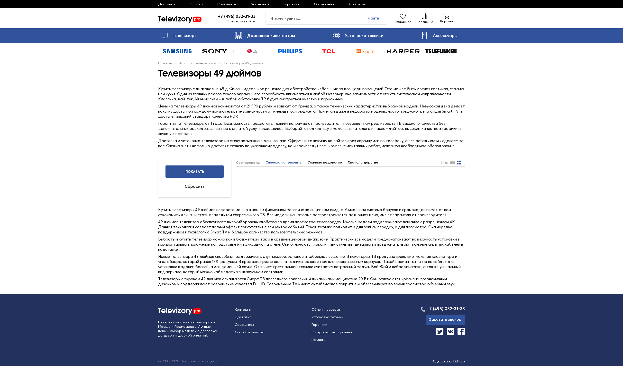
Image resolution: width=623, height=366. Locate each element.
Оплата (196, 4)
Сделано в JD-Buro (449, 361)
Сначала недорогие (324, 162)
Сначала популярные (284, 162)
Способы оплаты (249, 332)
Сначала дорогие (363, 162)
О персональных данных (332, 332)
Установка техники (364, 35)
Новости (319, 339)
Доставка (166, 4)
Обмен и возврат (326, 309)
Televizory (179, 18)
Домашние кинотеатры (271, 35)
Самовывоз (227, 4)
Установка (260, 4)
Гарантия (291, 4)
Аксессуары (445, 35)
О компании (324, 4)
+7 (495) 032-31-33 (237, 16)
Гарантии (319, 324)
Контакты (356, 4)
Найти (373, 18)
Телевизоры (185, 35)
